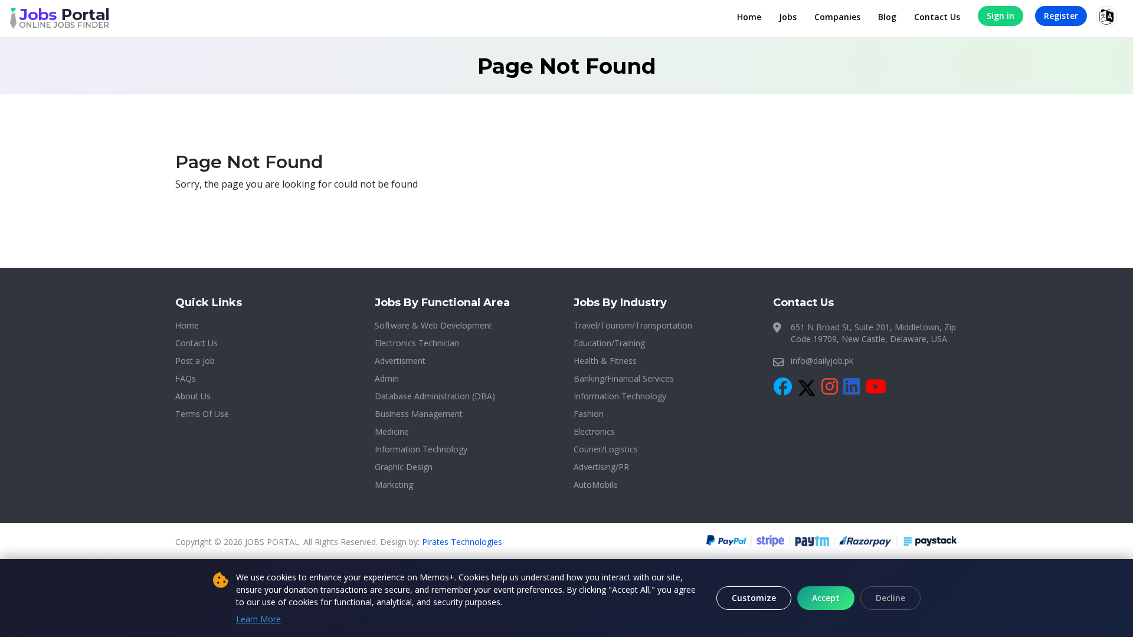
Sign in (1000, 15)
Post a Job (195, 360)
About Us (193, 396)
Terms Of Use (202, 413)
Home (749, 16)
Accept (826, 597)
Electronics (594, 431)
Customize (754, 597)
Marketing (394, 484)
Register (1061, 15)
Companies (837, 16)
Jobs (788, 16)
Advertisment (400, 360)
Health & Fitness (605, 360)
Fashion (589, 413)
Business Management (419, 413)
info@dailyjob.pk (822, 360)
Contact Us (937, 16)
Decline (890, 597)
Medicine (392, 431)
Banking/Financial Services (624, 378)
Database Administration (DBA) (435, 396)
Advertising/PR (601, 466)
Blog (887, 16)
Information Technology (421, 449)
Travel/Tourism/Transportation (633, 325)
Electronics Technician (417, 343)
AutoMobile (596, 484)
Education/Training (609, 343)
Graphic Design (404, 466)
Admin (387, 378)
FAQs (185, 378)
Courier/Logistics (606, 449)
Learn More (258, 619)
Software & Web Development (433, 325)
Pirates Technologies (462, 541)
